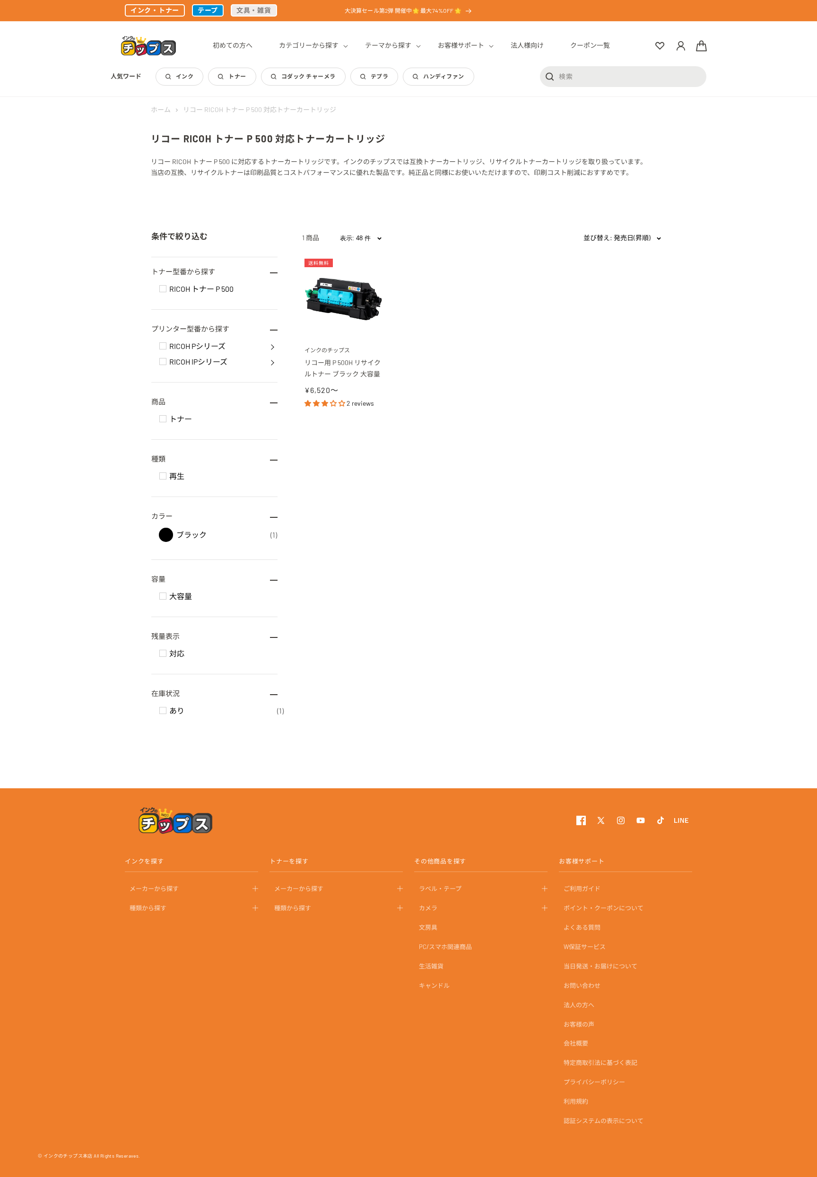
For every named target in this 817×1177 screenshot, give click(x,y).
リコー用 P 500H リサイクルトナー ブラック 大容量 (342, 368)
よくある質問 (582, 927)
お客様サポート (581, 861)
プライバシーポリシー (594, 1082)
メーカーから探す (154, 888)
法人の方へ (579, 1004)
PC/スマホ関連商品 (445, 946)
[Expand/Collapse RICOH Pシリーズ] (272, 346)
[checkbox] (162, 288)
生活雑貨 (431, 966)
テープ (208, 10)
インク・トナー (154, 10)
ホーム (161, 109)
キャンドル (434, 985)
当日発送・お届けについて (600, 966)
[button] (309, 45)
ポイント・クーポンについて (603, 908)
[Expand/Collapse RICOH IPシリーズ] (272, 361)
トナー (237, 76)
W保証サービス (585, 946)
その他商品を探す (440, 861)
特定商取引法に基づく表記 (600, 1062)
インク (184, 76)
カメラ (428, 908)
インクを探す (144, 861)
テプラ (379, 76)
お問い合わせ (582, 985)
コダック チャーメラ (308, 76)
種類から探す (148, 908)
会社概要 (576, 1043)
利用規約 (576, 1101)
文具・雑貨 (253, 10)
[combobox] (623, 76)
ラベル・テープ (440, 888)
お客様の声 (579, 1024)
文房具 (428, 927)
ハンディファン (443, 76)
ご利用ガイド (582, 888)
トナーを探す (289, 861)
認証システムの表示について (603, 1121)
